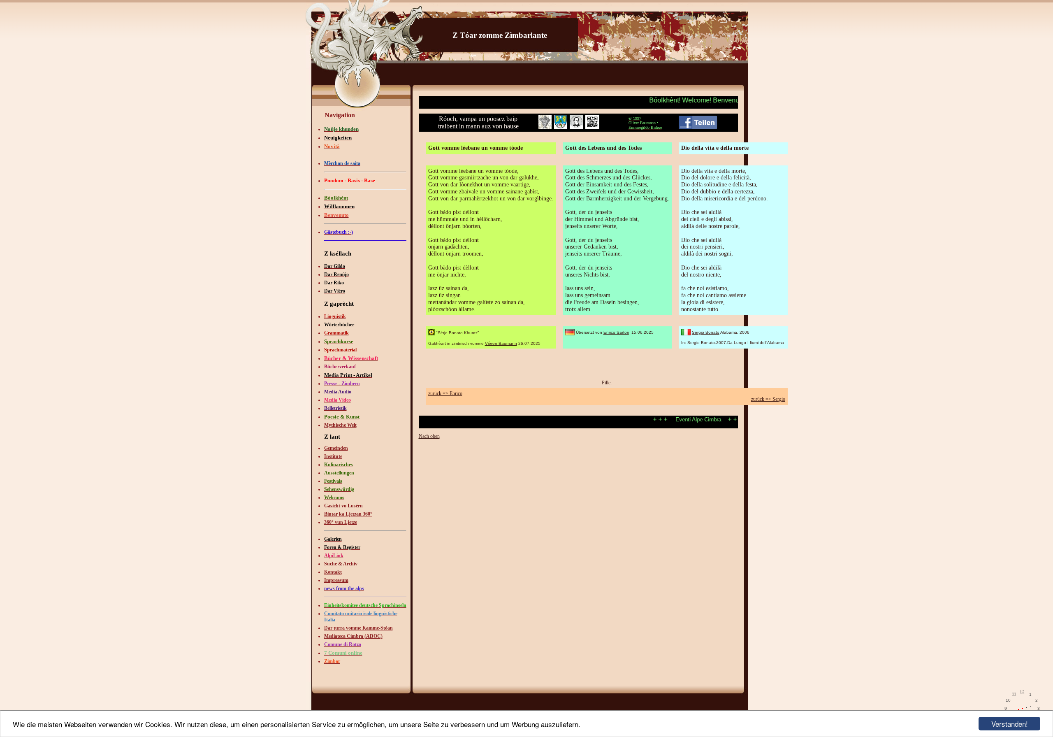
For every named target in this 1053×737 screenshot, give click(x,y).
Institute (333, 456)
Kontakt (333, 572)
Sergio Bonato (705, 332)
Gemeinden (336, 448)
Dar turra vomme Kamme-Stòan (358, 628)
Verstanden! (1009, 723)
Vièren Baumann (501, 343)
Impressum (336, 580)
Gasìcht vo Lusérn (343, 506)
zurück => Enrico (445, 393)
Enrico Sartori (616, 332)
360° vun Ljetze (340, 522)
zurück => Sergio (768, 399)
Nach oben (429, 436)
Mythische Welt (340, 425)
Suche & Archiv (340, 564)
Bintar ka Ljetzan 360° (348, 514)
